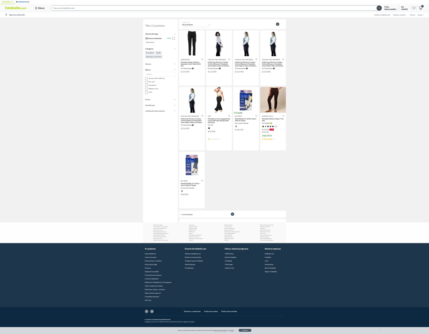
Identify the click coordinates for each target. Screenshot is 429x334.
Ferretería (150, 53)
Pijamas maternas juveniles (266, 225)
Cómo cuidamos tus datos (154, 286)
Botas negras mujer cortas (159, 231)
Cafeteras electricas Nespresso (160, 240)
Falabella (268, 257)
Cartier (190, 233)
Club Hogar (229, 264)
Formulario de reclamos (153, 275)
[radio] (208, 139)
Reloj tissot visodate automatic (232, 231)
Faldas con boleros (229, 230)
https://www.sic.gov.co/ (153, 293)
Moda (158, 53)
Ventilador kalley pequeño (159, 236)
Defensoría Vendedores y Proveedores (158, 282)
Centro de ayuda (150, 257)
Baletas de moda (193, 228)
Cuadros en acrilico (158, 230)
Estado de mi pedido (152, 272)
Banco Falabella (270, 268)
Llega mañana (150, 42)
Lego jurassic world (229, 238)
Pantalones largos (264, 236)
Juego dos (262, 228)
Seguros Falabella (271, 272)
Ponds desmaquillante (265, 238)
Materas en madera (158, 225)
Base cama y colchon (265, 231)
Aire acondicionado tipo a (159, 228)
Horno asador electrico (159, 235)
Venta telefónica (150, 254)
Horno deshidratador (229, 233)
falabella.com (269, 254)
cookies (231, 330)
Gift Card (148, 300)
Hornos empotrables (229, 228)
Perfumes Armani (228, 236)
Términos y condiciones (192, 311)
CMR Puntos (229, 254)
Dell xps (191, 240)
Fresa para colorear (265, 226)
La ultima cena (228, 226)
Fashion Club (229, 268)
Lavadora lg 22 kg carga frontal (160, 233)
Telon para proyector (265, 230)
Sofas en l (226, 240)
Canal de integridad (151, 279)
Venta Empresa (190, 264)
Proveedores (189, 268)
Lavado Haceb (192, 230)
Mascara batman (228, 225)
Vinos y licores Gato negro (266, 240)
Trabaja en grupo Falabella (194, 261)
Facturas (148, 268)
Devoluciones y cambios (153, 261)
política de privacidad (220, 330)
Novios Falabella (230, 257)
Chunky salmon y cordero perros (161, 226)
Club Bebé (228, 261)
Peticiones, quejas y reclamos (155, 289)
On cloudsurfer (228, 235)
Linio (266, 261)
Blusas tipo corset (157, 238)
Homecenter (269, 264)
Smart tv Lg (263, 233)
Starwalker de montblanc (195, 235)
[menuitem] (398, 15)
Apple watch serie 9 (194, 236)
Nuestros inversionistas (193, 257)
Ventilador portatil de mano (196, 238)
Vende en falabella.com (193, 254)
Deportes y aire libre (153, 56)
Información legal (151, 264)
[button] (216, 8)
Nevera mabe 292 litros (266, 235)
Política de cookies (211, 311)
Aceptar (245, 330)
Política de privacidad (229, 311)
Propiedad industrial (152, 297)
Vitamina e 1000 (193, 226)
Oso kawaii (191, 225)
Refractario (192, 231)
